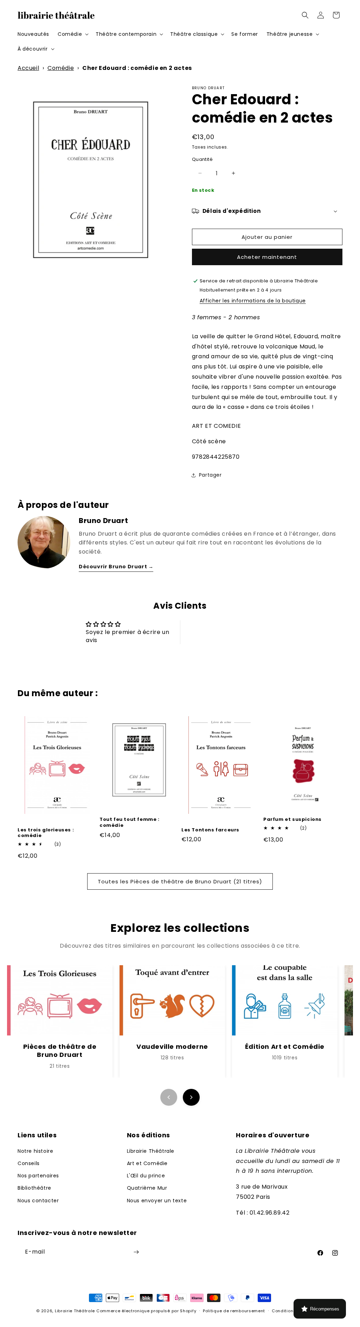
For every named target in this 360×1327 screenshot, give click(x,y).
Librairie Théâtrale (150, 1151)
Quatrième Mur (147, 1187)
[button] (72, 34)
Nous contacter (38, 1200)
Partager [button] (210, 474)
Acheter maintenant (267, 257)
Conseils (29, 1163)
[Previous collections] (168, 1097)
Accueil (28, 68)
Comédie (60, 68)
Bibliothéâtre (34, 1187)
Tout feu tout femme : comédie (129, 823)
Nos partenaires (38, 1175)
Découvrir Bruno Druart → (116, 566)
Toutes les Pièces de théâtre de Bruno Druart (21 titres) (180, 881)
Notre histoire (35, 1151)
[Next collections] (191, 1097)
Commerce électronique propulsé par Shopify (146, 1311)
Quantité (202, 159)
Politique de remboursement (234, 1311)
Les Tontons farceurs (210, 830)
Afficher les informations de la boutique (253, 300)
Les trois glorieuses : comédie (46, 833)
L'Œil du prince (146, 1175)
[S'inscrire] (136, 1252)
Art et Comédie (147, 1163)
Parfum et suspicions (292, 820)
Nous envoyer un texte (157, 1200)
